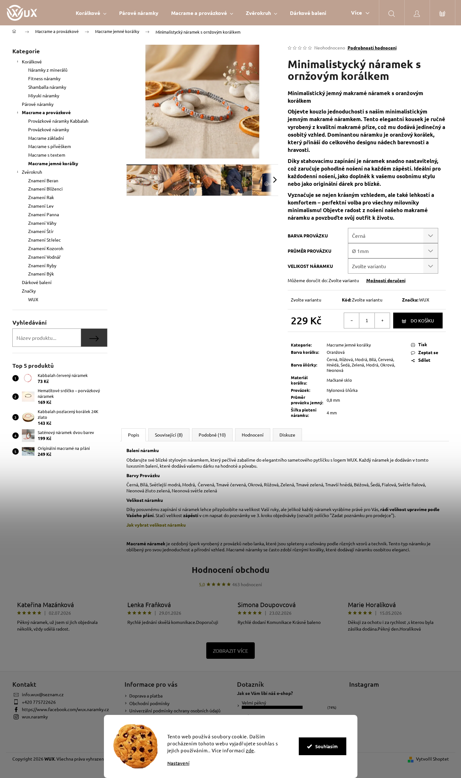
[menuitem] (91, 13)
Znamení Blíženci (45, 188)
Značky (29, 291)
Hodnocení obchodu (230, 569)
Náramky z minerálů (47, 70)
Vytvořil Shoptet (432, 759)
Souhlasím (326, 746)
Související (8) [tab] (169, 435)
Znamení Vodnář (44, 257)
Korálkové (32, 61)
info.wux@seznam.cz (43, 694)
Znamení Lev (41, 206)
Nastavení (178, 763)
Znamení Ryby (42, 265)
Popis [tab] (133, 435)
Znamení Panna (43, 214)
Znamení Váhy (42, 223)
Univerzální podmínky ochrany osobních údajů (175, 710)
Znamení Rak (41, 197)
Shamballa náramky (47, 87)
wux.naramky (35, 716)
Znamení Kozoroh (45, 248)
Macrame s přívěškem (49, 146)
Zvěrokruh (32, 172)
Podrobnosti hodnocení (372, 47)
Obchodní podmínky (149, 703)
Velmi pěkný (254, 702)
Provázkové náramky (48, 129)
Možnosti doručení (386, 280)
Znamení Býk (41, 273)
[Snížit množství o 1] (351, 320)
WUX (424, 299)
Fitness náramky (44, 78)
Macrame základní (46, 138)
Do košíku (422, 320)
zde (250, 750)
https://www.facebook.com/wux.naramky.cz (65, 709)
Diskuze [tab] (287, 435)
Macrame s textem (46, 155)
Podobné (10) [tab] (212, 435)
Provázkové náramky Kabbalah (58, 121)
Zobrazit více (230, 650)
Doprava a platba (146, 695)
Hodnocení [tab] (253, 435)
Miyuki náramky (43, 95)
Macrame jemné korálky (53, 163)
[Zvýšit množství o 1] (382, 320)
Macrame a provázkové (46, 112)
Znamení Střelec (44, 240)
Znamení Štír (41, 231)
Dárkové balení (37, 282)
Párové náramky (38, 104)
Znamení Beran (43, 180)
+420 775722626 (39, 702)
